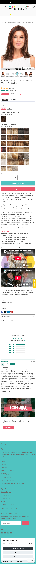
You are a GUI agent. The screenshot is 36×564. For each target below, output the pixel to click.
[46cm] (9, 110)
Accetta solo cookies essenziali (18, 552)
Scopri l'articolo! (8, 427)
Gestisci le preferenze (18, 556)
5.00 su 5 (22, 339)
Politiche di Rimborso (6, 498)
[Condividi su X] (5, 312)
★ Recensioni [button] (34, 283)
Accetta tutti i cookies (18, 548)
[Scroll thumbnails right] (33, 74)
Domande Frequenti (6, 492)
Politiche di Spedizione (6, 495)
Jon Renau (3, 86)
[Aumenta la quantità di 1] (15, 177)
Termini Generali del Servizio (8, 505)
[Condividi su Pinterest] (11, 312)
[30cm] (4, 110)
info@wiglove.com (9, 474)
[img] (4, 361)
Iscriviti (26, 523)
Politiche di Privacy (7, 561)
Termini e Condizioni (18, 561)
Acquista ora (18, 189)
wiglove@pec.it (7, 477)
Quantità (3, 174)
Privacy (3, 501)
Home (2, 20)
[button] (5, 90)
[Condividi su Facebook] (2, 312)
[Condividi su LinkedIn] (8, 312)
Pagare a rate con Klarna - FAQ (9, 508)
